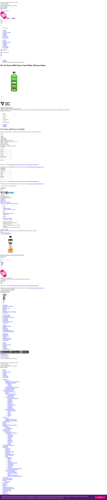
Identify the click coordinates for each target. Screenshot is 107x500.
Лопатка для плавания (12, 462)
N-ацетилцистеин (11, 405)
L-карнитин (5, 318)
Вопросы (5, 126)
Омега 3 (7, 392)
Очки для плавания (12, 471)
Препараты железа (12, 410)
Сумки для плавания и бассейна (14, 468)
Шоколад (10, 383)
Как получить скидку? (5, 202)
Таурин (9, 438)
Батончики (5, 312)
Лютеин (9, 402)
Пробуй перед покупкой (8, 213)
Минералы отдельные (10, 409)
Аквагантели (10, 465)
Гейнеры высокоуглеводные (11, 420)
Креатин (5, 310)
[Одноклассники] (3, 192)
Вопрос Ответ (6, 494)
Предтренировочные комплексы (10, 311)
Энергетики (5, 320)
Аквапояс (10, 467)
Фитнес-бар (5, 333)
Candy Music (5, 329)
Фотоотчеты (5, 340)
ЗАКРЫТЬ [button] (100, 497)
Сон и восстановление (8, 321)
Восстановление (9, 107)
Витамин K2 (10, 408)
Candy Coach (5, 36)
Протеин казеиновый (9, 388)
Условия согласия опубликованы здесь (36, 166)
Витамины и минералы (8, 306)
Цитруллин (10, 436)
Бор (8, 416)
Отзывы (4, 34)
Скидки (4, 31)
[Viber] (8, 192)
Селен (9, 411)
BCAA (4, 309)
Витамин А (10, 407)
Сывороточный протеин (10, 382)
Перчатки (7, 452)
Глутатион (10, 441)
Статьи (4, 337)
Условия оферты (6, 349)
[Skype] (13, 192)
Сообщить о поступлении (5, 197)
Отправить (3, 168)
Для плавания (8, 457)
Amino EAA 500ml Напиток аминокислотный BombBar (12, 255)
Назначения (5, 334)
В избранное (3, 198)
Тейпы (6, 456)
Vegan (4, 486)
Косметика (5, 328)
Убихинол (10, 406)
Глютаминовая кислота (8, 330)
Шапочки (10, 458)
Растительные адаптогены (11, 393)
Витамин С (10, 400)
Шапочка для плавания (13, 475)
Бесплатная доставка (7, 218)
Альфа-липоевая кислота (13, 398)
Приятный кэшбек (7, 208)
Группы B (10, 399)
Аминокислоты (6, 316)
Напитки (5, 327)
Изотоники (7, 481)
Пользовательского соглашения (17, 164)
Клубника (10, 386)
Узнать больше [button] (60, 498)
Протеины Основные (9, 389)
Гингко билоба (11, 395)
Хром (9, 413)
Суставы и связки (6, 315)
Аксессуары (5, 319)
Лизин (9, 442)
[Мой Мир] (11, 192)
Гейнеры (5, 307)
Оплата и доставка (7, 32)
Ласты (9, 460)
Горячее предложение (7, 479)
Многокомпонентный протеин (11, 387)
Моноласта (10, 461)
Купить (2, 262)
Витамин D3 (10, 403)
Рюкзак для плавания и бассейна (15, 476)
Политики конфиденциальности (32, 164)
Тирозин (10, 433)
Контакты (5, 35)
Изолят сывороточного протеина (12, 381)
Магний (9, 415)
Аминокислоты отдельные (11, 432)
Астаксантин (10, 396)
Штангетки (7, 450)
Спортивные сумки (9, 453)
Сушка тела (2, 107)
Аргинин (10, 439)
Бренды (4, 324)
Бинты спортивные (9, 455)
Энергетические (8, 428)
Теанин (9, 443)
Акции (4, 30)
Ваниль (9, 385)
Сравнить (2, 199)
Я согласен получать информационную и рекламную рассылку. (22, 166)
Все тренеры (5, 37)
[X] (6, 192)
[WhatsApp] (10, 192)
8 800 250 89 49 (3, 8)
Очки (9, 459)
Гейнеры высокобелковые (10, 419)
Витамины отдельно (9, 397)
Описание (5, 124)
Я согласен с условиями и (19, 164)
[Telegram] (4, 192)
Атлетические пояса (9, 451)
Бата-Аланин (10, 435)
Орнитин (10, 437)
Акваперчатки (11, 463)
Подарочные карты (7, 338)
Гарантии (5, 33)
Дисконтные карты (7, 339)
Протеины (5, 305)
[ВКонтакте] (1, 192)
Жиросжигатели (6, 308)
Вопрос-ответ (6, 335)
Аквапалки (10, 466)
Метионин (10, 440)
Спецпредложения (7, 326)
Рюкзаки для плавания (12, 469)
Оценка (2, 160)
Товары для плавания (9, 470)
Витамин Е (10, 401)
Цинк (9, 412)
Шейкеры (7, 449)
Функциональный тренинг (8, 331)
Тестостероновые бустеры (8, 317)
